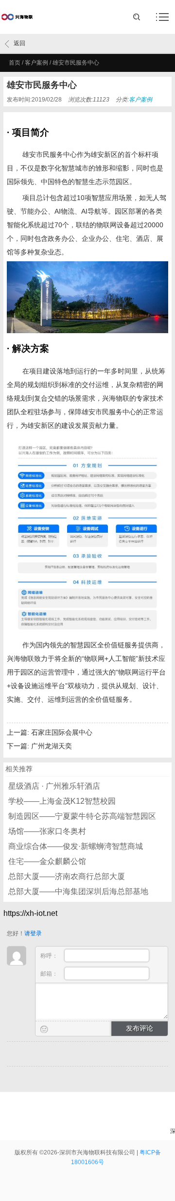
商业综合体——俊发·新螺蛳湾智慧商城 (75, 846)
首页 (14, 62)
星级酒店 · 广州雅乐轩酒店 (54, 786)
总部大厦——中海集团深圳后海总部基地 (78, 891)
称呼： (49, 955)
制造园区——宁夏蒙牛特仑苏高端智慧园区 (82, 816)
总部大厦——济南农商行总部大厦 (66, 876)
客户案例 (36, 62)
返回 (19, 43)
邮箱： (49, 973)
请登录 (33, 933)
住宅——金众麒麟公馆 (47, 861)
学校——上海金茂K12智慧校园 (62, 801)
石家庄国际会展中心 (61, 732)
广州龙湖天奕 (51, 746)
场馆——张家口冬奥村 (47, 831)
